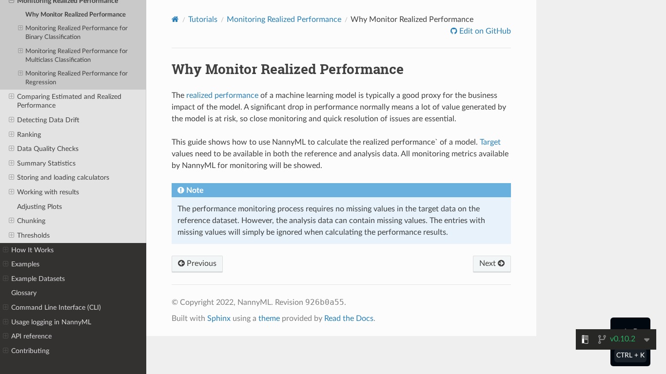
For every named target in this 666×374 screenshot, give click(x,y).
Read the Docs (348, 318)
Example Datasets (38, 278)
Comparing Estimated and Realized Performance (69, 101)
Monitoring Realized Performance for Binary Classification (76, 32)
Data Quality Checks (47, 148)
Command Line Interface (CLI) (56, 307)
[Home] (175, 19)
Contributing (30, 351)
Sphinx (219, 318)
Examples (25, 264)
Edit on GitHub (484, 31)
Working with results (48, 192)
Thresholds (33, 235)
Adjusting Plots (39, 206)
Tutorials (202, 19)
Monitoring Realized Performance (284, 19)
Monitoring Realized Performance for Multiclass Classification (76, 55)
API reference (31, 336)
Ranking (29, 134)
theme (269, 318)
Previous (200, 263)
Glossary (24, 293)
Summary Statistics (46, 163)
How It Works (32, 250)
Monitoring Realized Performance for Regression (76, 78)
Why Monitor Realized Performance (75, 15)
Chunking (31, 220)
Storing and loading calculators (63, 177)
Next (488, 263)
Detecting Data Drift (48, 120)
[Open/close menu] (20, 28)
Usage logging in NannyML (51, 322)
